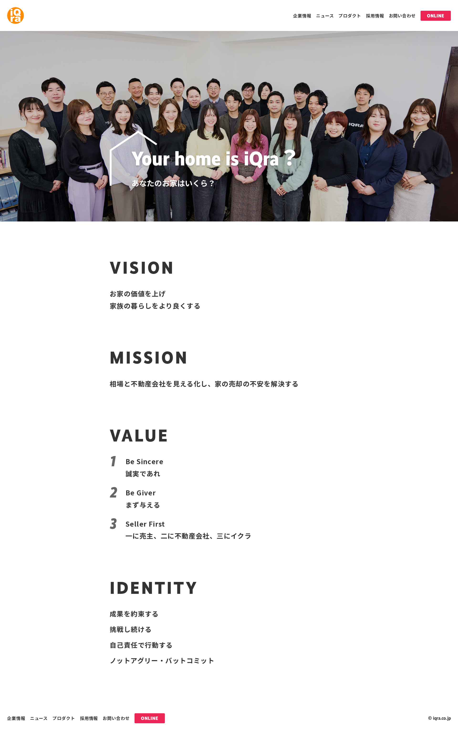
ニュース (325, 15)
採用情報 (375, 15)
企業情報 (302, 15)
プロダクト (349, 15)
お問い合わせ (402, 15)
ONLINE (435, 16)
